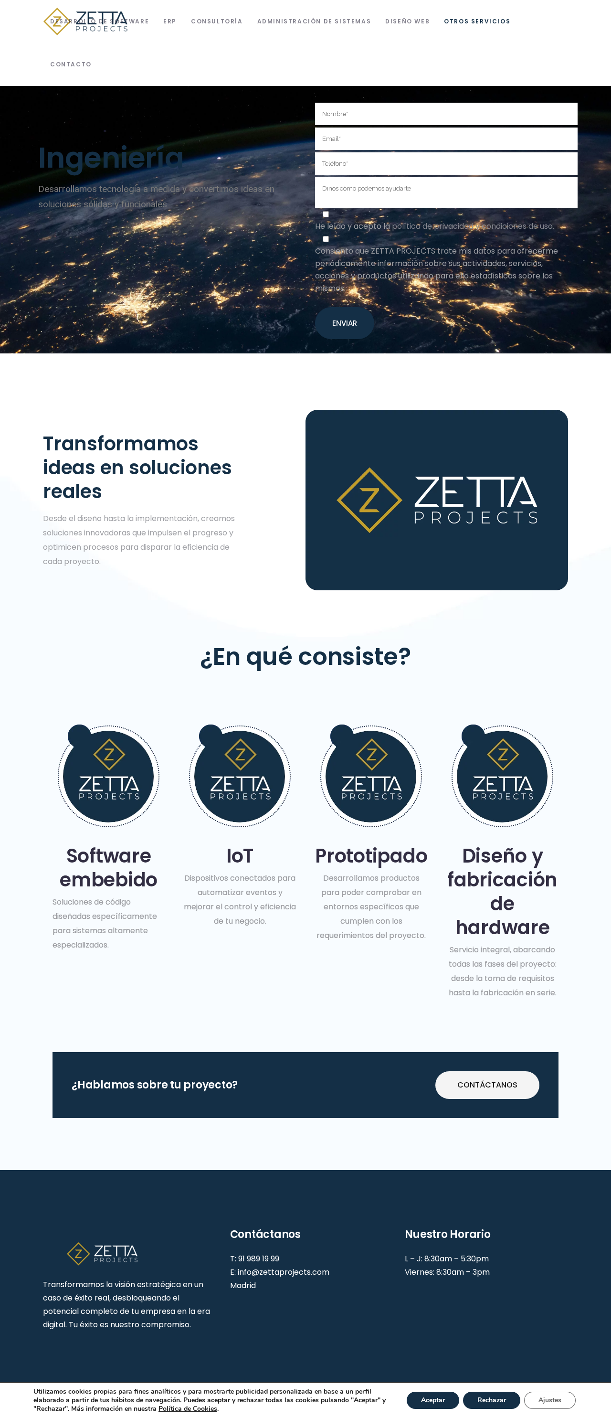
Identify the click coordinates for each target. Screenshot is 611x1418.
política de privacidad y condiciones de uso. (473, 226)
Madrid (243, 1285)
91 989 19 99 (258, 1258)
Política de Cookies (187, 1408)
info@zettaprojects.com (283, 1272)
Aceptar (433, 1400)
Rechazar (491, 1400)
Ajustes (549, 1400)
